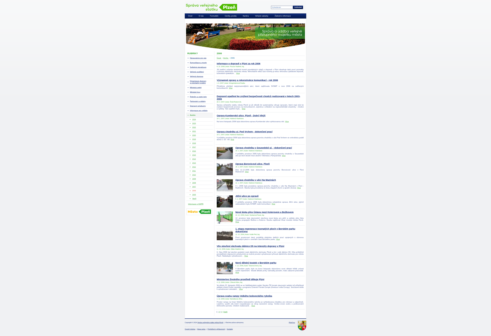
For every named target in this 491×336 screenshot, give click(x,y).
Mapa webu (201, 329)
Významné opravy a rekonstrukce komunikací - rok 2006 (247, 80)
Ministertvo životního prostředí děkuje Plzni (240, 279)
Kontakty (230, 329)
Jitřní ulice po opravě (247, 196)
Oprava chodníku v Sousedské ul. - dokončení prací (263, 148)
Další (225, 312)
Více (238, 73)
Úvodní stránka (190, 329)
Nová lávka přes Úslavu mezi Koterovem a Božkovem (264, 212)
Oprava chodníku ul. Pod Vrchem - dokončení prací (244, 131)
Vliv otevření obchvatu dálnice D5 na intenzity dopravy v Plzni (250, 246)
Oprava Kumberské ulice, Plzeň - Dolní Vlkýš (241, 115)
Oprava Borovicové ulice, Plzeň (252, 164)
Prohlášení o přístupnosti (216, 329)
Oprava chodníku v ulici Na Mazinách (255, 180)
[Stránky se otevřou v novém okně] (199, 215)
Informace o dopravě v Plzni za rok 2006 (238, 63)
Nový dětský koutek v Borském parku (255, 263)
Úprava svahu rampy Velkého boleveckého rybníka (244, 296)
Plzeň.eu (292, 322)
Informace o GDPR (195, 204)
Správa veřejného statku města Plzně (210, 322)
